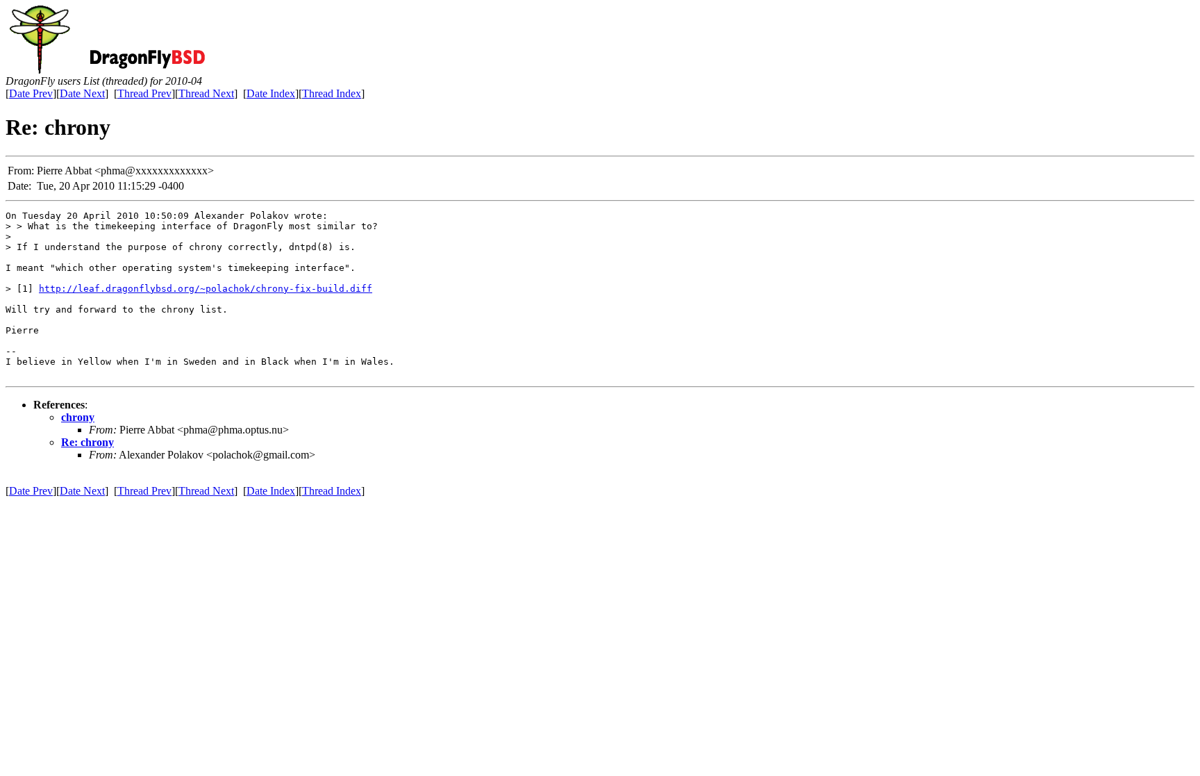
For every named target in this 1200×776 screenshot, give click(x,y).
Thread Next (206, 93)
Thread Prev (144, 93)
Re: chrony (87, 442)
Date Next (82, 93)
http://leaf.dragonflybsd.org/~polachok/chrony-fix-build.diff (205, 288)
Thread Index (331, 93)
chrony (77, 417)
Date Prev (31, 93)
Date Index (271, 93)
